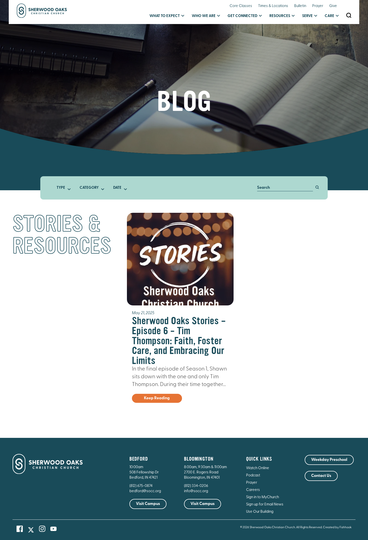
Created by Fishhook (337, 527)
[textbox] (62, 188)
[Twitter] (31, 530)
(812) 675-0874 (141, 486)
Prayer (317, 6)
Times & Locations (273, 6)
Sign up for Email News (264, 504)
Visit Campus (148, 504)
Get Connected (242, 16)
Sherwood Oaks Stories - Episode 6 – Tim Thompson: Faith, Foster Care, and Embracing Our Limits (179, 340)
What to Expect (164, 16)
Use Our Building (259, 512)
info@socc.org (196, 491)
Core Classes (241, 6)
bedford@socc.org (145, 491)
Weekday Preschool (329, 460)
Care (329, 16)
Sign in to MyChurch (262, 497)
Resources (279, 16)
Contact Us (321, 476)
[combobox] (62, 188)
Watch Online (257, 468)
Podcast (253, 475)
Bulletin (300, 6)
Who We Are (204, 16)
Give (333, 6)
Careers (253, 490)
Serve (307, 16)
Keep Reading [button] (157, 398)
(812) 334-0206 (196, 486)
